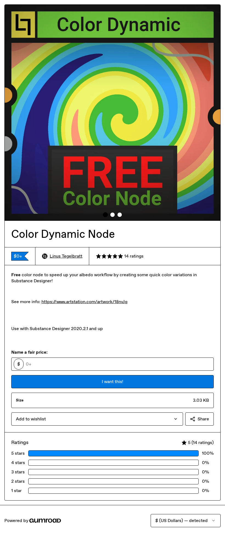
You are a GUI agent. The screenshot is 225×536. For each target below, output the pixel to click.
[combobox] (97, 419)
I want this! (112, 381)
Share (203, 418)
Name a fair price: (29, 352)
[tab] (105, 214)
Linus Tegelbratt (66, 256)
